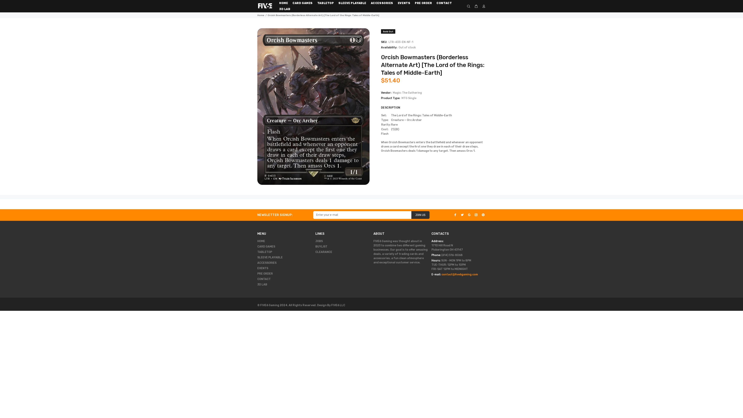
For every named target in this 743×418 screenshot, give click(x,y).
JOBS (319, 241)
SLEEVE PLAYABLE (270, 257)
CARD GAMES (266, 246)
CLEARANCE (323, 252)
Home (260, 15)
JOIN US (420, 215)
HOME (261, 241)
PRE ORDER (265, 273)
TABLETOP (264, 252)
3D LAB (262, 284)
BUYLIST (321, 246)
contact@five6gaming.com (460, 274)
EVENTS (262, 268)
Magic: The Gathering (407, 92)
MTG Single (408, 98)
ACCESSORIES (266, 263)
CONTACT (264, 279)
